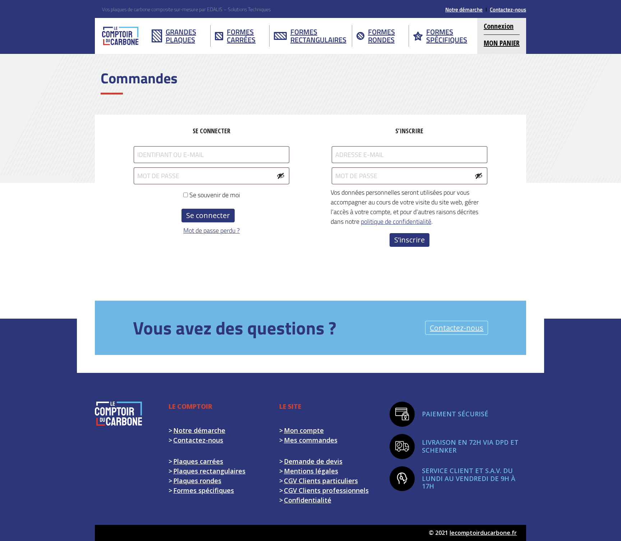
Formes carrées (241, 35)
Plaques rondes (197, 480)
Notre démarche (464, 9)
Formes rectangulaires (318, 35)
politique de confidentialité (396, 221)
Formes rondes (381, 35)
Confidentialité (307, 500)
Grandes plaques (181, 35)
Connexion (499, 26)
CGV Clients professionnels (326, 490)
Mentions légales (311, 471)
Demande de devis (313, 461)
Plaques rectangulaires (209, 471)
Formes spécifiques (446, 35)
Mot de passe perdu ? (211, 230)
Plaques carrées (198, 461)
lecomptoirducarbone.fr (483, 533)
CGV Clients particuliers (321, 480)
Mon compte (304, 430)
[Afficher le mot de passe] (281, 176)
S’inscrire (409, 240)
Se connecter (208, 215)
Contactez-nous (508, 9)
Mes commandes (310, 440)
